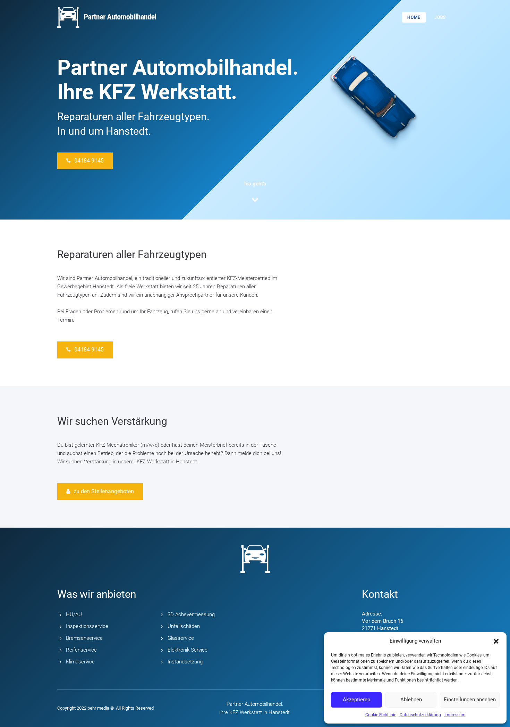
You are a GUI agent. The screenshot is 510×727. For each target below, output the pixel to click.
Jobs (440, 17)
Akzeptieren (356, 699)
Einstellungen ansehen (470, 699)
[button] (496, 641)
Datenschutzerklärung (420, 714)
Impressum (455, 714)
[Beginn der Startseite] (255, 200)
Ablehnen (411, 699)
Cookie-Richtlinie (380, 714)
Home (413, 17)
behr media (98, 708)
